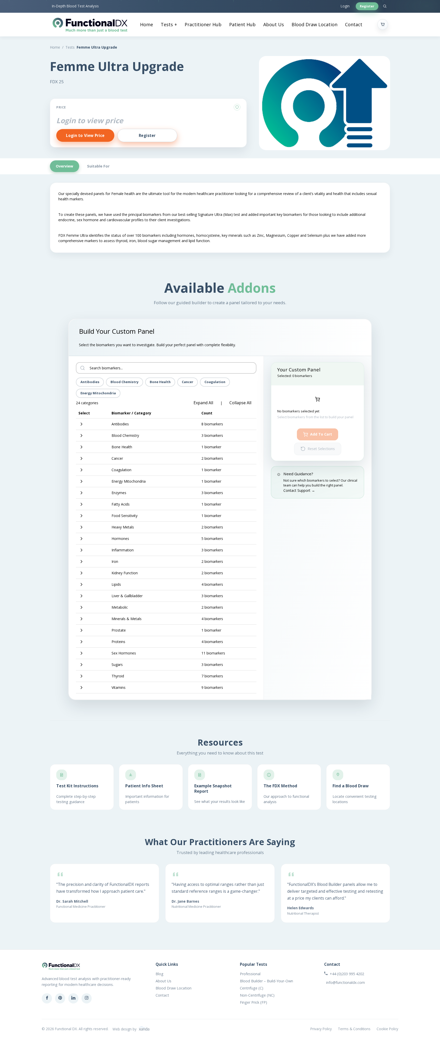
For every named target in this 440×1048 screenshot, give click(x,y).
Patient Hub (242, 24)
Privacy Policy (321, 1028)
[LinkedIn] (73, 998)
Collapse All (240, 403)
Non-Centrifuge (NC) (257, 995)
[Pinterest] (60, 998)
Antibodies (89, 382)
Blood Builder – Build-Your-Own (266, 981)
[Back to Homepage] (90, 25)
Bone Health (160, 382)
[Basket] (382, 24)
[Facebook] (47, 998)
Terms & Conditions (354, 1028)
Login (345, 6)
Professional (250, 973)
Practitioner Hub (203, 24)
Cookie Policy (387, 1028)
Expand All (203, 403)
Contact (353, 24)
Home (146, 24)
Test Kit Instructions (77, 786)
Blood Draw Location (314, 24)
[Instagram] (86, 998)
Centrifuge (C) (251, 988)
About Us (273, 24)
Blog (159, 973)
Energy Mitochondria (98, 393)
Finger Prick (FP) (253, 1002)
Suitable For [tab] (98, 166)
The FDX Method (280, 786)
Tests (167, 24)
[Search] (384, 6)
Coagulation (214, 382)
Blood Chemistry (125, 382)
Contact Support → (299, 490)
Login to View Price (85, 135)
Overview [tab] (64, 166)
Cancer (187, 382)
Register (367, 6)
